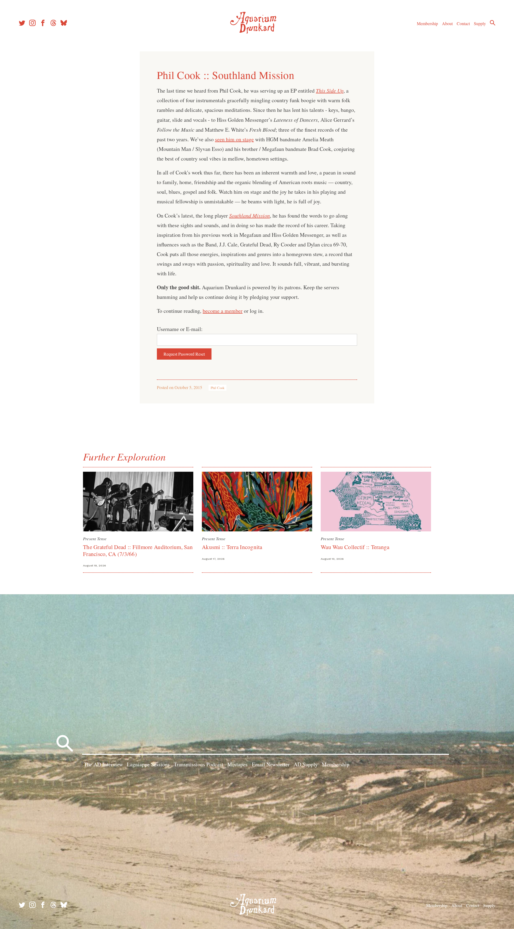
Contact (463, 23)
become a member (223, 310)
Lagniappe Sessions (148, 764)
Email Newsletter (271, 764)
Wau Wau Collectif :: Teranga (355, 547)
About (447, 23)
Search (492, 22)
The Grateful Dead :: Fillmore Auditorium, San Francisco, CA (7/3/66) (138, 550)
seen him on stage (234, 139)
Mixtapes (237, 764)
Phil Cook (217, 387)
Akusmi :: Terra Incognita (232, 547)
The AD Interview (103, 764)
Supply (480, 23)
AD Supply (306, 764)
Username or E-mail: (180, 329)
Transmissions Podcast (198, 764)
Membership (427, 23)
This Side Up (329, 90)
